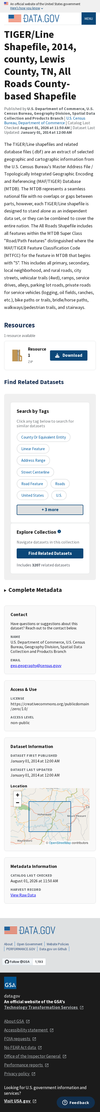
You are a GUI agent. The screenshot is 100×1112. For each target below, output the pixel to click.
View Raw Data (23, 894)
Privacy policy (17, 1074)
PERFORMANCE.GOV (20, 949)
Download (72, 355)
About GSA (14, 1021)
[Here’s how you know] (50, 6)
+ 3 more (50, 509)
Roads (60, 483)
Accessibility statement (26, 1030)
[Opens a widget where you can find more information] (76, 1103)
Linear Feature (33, 448)
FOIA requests (17, 1039)
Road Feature (32, 483)
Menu (89, 18)
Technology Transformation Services (41, 1007)
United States (32, 495)
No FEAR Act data (20, 1047)
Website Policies (58, 944)
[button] (17, 795)
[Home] (33, 18)
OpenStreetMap (60, 842)
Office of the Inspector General (32, 1056)
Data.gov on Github (53, 949)
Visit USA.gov (17, 1101)
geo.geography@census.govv (36, 665)
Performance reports (24, 1065)
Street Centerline (35, 472)
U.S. (59, 495)
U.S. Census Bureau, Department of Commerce (44, 120)
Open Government (29, 944)
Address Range (33, 460)
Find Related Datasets (50, 553)
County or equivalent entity (43, 437)
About (8, 944)
